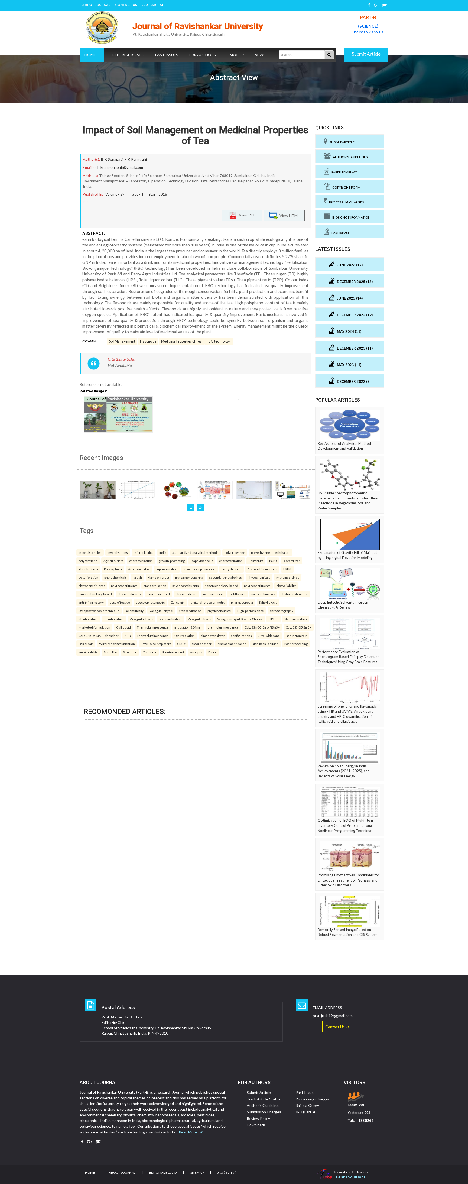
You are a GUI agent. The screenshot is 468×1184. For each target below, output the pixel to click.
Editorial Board (127, 54)
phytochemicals (115, 577)
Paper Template (343, 172)
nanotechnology (263, 594)
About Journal (96, 5)
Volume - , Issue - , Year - (136, 194)
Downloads (256, 1125)
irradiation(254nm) (188, 627)
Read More (189, 1132)
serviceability (88, 652)
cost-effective (120, 602)
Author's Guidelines (349, 157)
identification (88, 619)
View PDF (245, 215)
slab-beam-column (265, 644)
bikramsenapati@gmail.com (120, 167)
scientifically (134, 611)
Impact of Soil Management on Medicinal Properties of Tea (195, 135)
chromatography (281, 611)
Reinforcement (173, 652)
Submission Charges (264, 1112)
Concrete (150, 652)
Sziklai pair (86, 644)
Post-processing (296, 644)
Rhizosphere (113, 569)
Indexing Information (350, 217)
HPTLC (273, 619)
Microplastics (143, 552)
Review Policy (258, 1118)
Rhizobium (256, 561)
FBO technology (219, 341)
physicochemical (219, 611)
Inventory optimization (200, 569)
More (236, 54)
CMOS (181, 644)
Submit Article (366, 54)
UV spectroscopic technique (99, 611)
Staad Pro (110, 652)
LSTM (287, 569)
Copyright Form (345, 187)
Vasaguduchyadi (161, 611)
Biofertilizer (291, 561)
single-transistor (213, 635)
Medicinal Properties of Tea (181, 341)
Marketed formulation (94, 627)
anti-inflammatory (91, 602)
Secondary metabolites (225, 577)
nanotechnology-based (221, 585)
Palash (137, 577)
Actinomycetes (139, 569)
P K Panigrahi (135, 159)
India (162, 552)
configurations (241, 635)
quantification (114, 619)
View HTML (289, 215)
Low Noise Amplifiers (156, 644)
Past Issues (166, 54)
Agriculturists (113, 561)
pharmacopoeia (242, 602)
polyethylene (88, 561)
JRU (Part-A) (152, 5)
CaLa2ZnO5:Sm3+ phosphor (99, 635)
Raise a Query (307, 1105)
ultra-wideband (269, 635)
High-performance (250, 611)
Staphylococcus (202, 561)
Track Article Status (264, 1099)
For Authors (203, 54)
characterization (141, 561)
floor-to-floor (202, 644)
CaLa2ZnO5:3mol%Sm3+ (262, 627)
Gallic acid (123, 627)
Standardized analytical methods (195, 552)
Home (90, 54)
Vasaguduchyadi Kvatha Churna (240, 619)
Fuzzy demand (232, 569)
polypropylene (235, 552)
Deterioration (88, 577)
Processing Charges (345, 202)
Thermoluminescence (152, 627)
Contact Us (126, 5)
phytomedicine (186, 594)
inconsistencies (90, 552)
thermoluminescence (223, 627)
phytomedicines (129, 594)
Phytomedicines (287, 577)
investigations (118, 552)
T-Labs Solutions (350, 1177)
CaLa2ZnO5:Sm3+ (298, 627)
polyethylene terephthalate (270, 552)
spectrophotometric (150, 602)
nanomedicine (213, 594)
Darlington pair (296, 635)
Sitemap (197, 1172)
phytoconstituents (92, 585)
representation (167, 569)
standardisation (155, 585)
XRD (128, 635)
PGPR (273, 561)
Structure (130, 652)
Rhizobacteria (88, 569)
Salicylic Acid (268, 602)
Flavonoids (148, 341)
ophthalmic (237, 594)
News (260, 54)
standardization (190, 611)
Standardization (295, 619)
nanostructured (158, 594)
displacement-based (231, 644)
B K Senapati (112, 159)
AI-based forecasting (262, 569)
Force (212, 652)
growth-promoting (172, 561)
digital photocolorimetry (208, 602)
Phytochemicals (259, 577)
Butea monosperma (189, 577)
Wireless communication (117, 644)
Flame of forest (158, 577)
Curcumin (178, 602)
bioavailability (286, 585)
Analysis (196, 652)
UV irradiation (184, 635)
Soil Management (122, 341)
